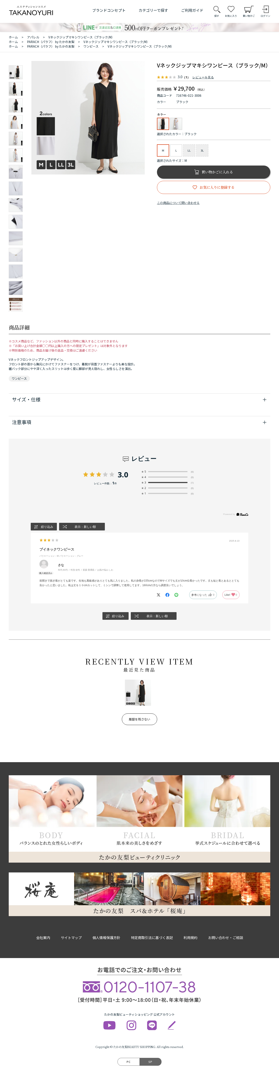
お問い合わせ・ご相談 (225, 937)
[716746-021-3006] (16, 72)
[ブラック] (88, 117)
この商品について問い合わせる (178, 202)
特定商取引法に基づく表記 (152, 937)
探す (216, 15)
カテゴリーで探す (153, 10)
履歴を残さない (139, 719)
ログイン (265, 15)
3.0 (123, 475)
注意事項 (21, 421)
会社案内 (43, 937)
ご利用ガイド (192, 10)
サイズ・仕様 (26, 399)
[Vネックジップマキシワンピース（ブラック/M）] (138, 693)
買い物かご (249, 15)
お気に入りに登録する (217, 187)
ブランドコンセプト (109, 10)
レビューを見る (203, 77)
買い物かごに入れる (217, 171)
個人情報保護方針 (106, 937)
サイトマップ (71, 937)
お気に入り (231, 15)
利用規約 (190, 937)
